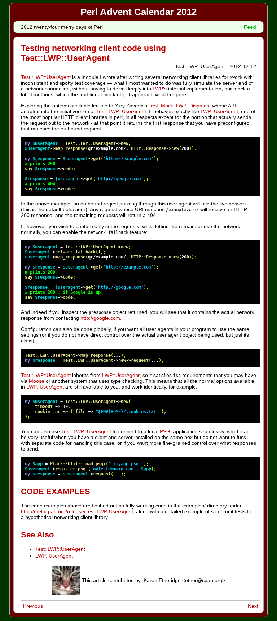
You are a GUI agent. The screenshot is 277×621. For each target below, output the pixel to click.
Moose (36, 381)
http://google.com (100, 318)
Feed (250, 27)
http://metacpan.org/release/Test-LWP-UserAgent (77, 511)
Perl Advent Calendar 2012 (138, 12)
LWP (158, 89)
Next (253, 606)
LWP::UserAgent (219, 111)
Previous (33, 606)
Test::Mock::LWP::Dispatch (179, 105)
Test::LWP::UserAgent (46, 77)
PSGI (166, 431)
